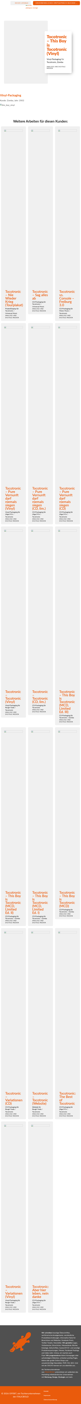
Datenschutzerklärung (50, 1399)
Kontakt (46, 1391)
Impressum (47, 1395)
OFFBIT (12, 1394)
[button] (47, 9)
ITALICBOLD (23, 1397)
